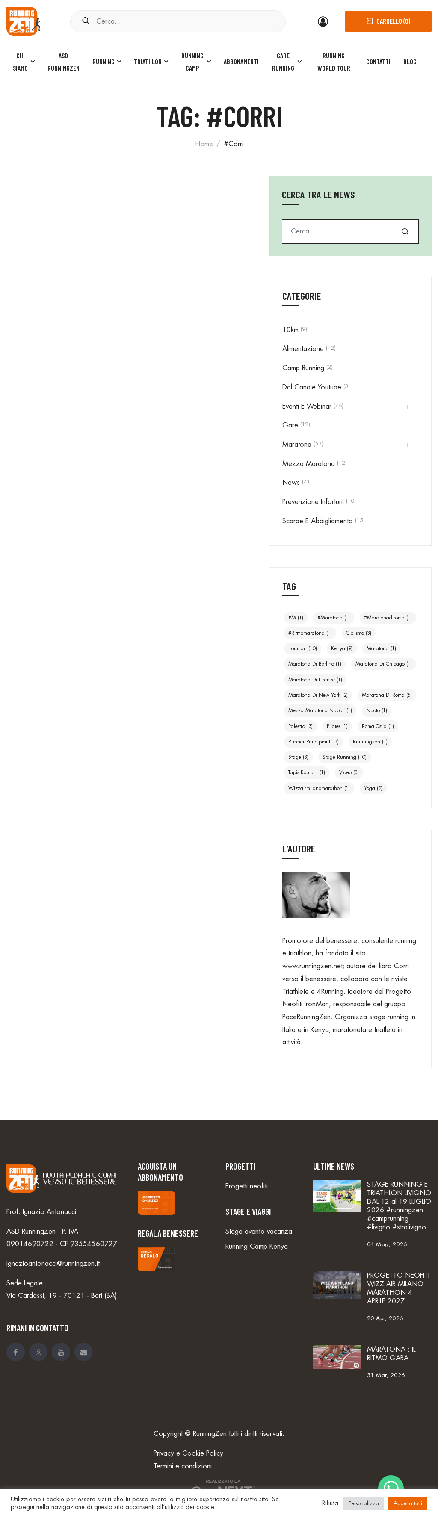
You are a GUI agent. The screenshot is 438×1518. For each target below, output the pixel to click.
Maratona (296, 444)
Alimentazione (303, 348)
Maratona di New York (318, 695)
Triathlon (148, 61)
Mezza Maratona (308, 463)
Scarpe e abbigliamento (317, 521)
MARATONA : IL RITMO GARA (391, 1354)
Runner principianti (313, 741)
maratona (381, 648)
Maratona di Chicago (383, 663)
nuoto (376, 710)
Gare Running (283, 61)
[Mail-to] (83, 1352)
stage (298, 757)
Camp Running (303, 368)
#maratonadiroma (388, 617)
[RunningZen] (23, 20)
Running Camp (192, 61)
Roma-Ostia (378, 726)
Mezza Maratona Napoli (320, 710)
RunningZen (210, 1433)
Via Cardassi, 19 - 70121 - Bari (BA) (61, 1295)
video (349, 772)
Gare (290, 425)
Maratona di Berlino (314, 663)
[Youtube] (61, 1352)
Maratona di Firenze (315, 679)
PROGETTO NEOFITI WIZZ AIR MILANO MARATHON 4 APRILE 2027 (398, 1288)
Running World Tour (333, 61)
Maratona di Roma (387, 695)
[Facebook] (15, 1352)
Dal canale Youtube (311, 387)
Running (103, 61)
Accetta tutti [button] (408, 1503)
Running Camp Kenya (256, 1246)
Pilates (337, 726)
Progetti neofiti (246, 1186)
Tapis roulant (306, 772)
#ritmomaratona (310, 633)
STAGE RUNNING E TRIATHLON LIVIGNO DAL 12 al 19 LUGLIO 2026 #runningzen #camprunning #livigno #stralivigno (399, 1206)
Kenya (341, 648)
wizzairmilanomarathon (319, 788)
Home (204, 144)
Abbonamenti (241, 61)
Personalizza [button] (364, 1503)
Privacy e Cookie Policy (188, 1453)
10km (290, 330)
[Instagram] (38, 1352)
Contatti (378, 61)
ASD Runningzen (63, 61)
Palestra (300, 726)
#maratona (333, 617)
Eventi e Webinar (306, 406)
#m (295, 617)
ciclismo (358, 633)
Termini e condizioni (183, 1466)
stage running (345, 757)
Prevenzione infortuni (313, 501)
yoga (373, 788)
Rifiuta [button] (330, 1503)
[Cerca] (85, 21)
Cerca (405, 231)
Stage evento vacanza (258, 1231)
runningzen (370, 741)
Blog (410, 61)
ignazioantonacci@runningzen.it (53, 1263)
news (291, 482)
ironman (302, 648)
